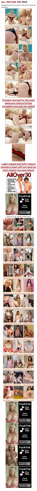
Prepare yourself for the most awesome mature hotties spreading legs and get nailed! (18, 103)
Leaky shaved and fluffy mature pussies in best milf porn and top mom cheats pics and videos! (18, 166)
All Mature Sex (14, 1)
